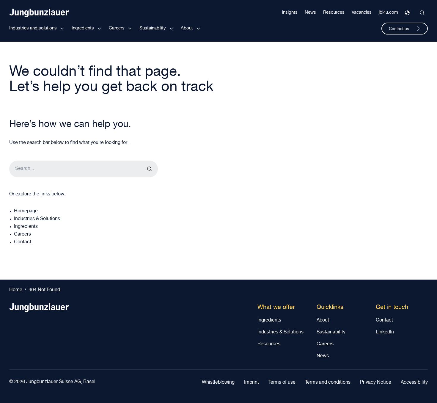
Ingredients (83, 28)
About (187, 28)
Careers (117, 28)
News (310, 12)
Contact (22, 242)
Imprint (251, 382)
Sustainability (152, 28)
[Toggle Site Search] (422, 12)
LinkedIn (385, 332)
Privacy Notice (375, 382)
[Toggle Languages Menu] (407, 12)
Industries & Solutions (37, 219)
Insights (290, 12)
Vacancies (362, 12)
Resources (334, 12)
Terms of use (281, 382)
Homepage (26, 211)
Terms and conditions (327, 382)
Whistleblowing (218, 382)
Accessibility (414, 382)
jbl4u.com (388, 12)
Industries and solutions (33, 28)
